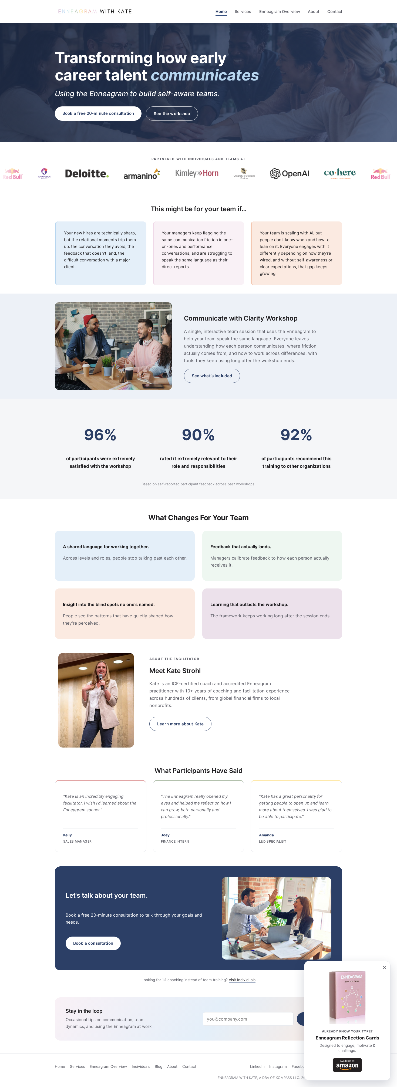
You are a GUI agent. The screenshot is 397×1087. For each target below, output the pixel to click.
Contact (334, 11)
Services (243, 11)
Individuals (141, 1066)
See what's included (212, 375)
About (313, 11)
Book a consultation (93, 943)
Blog (158, 1066)
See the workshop (172, 113)
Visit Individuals (242, 980)
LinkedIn (257, 1066)
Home (221, 11)
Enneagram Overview (279, 11)
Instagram (278, 1066)
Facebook (300, 1066)
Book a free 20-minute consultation (98, 113)
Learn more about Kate (180, 723)
